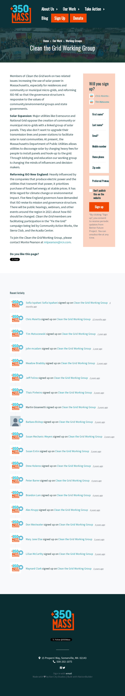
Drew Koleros (33, 466)
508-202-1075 (64, 661)
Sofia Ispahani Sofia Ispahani (42, 302)
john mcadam (102, 101)
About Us (48, 9)
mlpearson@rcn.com (57, 242)
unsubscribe (95, 234)
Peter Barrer (33, 480)
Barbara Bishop (34, 422)
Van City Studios (57, 676)
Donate (78, 18)
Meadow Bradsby (35, 363)
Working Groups (74, 41)
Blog (44, 18)
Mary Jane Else (34, 539)
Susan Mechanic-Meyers (39, 436)
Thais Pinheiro (34, 392)
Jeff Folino (32, 378)
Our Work (70, 9)
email (69, 673)
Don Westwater (34, 524)
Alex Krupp (32, 510)
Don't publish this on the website (99, 194)
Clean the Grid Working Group (91, 302)
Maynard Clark (34, 568)
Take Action (93, 9)
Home (46, 41)
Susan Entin (32, 451)
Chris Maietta (33, 319)
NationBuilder (85, 676)
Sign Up (59, 18)
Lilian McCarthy (34, 554)
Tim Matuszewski (103, 95)
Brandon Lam (33, 495)
